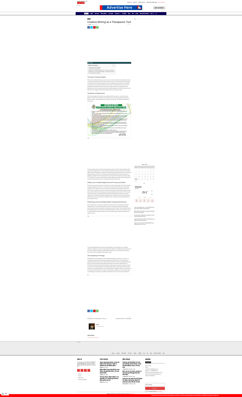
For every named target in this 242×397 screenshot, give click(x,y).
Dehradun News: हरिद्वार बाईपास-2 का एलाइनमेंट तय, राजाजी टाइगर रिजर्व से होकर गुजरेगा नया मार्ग (144, 216)
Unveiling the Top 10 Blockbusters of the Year (96, 318)
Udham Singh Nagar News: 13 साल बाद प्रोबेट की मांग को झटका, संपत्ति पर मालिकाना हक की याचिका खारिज (144, 208)
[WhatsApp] (97, 27)
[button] (156, 13)
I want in (154, 388)
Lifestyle (92, 17)
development (125, 383)
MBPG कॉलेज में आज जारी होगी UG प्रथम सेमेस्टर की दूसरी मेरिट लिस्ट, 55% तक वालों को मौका (144, 212)
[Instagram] (82, 370)
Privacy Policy (159, 391)
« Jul (144, 183)
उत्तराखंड (101, 367)
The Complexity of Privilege (94, 73)
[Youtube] (88, 370)
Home (88, 17)
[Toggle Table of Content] (113, 65)
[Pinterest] (94, 27)
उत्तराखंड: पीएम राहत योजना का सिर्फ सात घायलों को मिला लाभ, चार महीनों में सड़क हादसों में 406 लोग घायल (144, 220)
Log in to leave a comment (92, 337)
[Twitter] (91, 27)
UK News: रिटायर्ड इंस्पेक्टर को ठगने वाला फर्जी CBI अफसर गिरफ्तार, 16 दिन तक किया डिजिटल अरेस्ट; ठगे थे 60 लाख (132, 364)
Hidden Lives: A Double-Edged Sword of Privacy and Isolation (101, 70)
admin (89, 24)
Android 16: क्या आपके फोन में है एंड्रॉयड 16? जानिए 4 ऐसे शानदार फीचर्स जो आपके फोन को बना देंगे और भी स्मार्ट (132, 380)
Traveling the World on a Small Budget (123, 318)
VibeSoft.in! (132, 393)
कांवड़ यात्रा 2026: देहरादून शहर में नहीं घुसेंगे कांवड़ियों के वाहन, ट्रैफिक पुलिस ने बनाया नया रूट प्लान (144, 223)
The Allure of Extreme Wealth (95, 67)
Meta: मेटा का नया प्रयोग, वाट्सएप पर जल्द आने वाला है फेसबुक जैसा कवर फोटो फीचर (132, 372)
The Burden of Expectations (94, 68)
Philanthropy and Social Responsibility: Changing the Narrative (101, 71)
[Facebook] (88, 27)
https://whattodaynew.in (100, 326)
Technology (125, 369)
